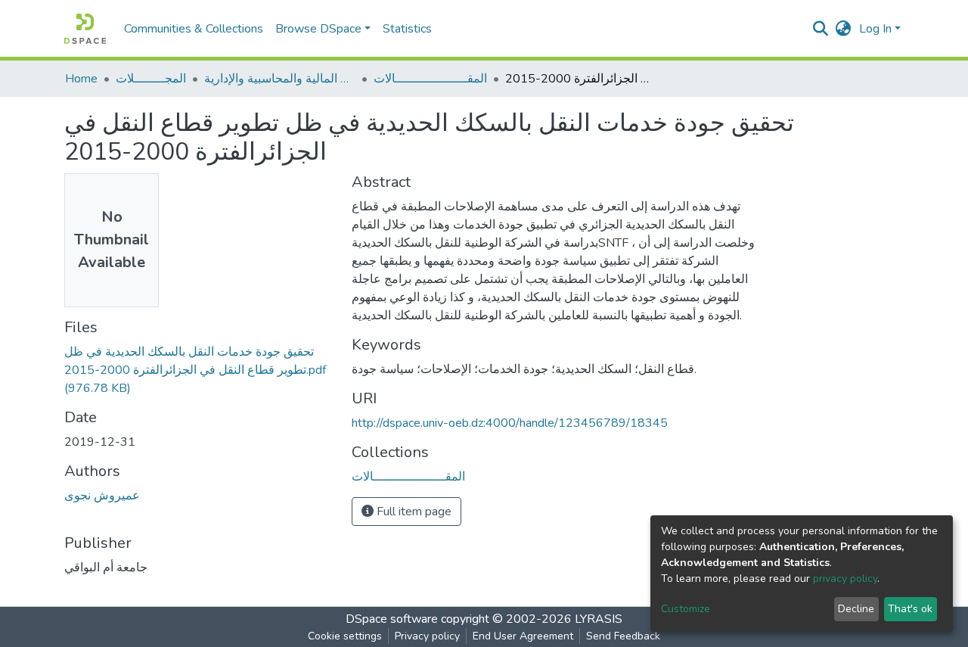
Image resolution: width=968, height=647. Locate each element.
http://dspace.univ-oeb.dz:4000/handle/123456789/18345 (510, 423)
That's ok (910, 609)
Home (81, 78)
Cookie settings (345, 636)
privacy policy (845, 578)
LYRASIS (598, 619)
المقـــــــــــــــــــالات (430, 78)
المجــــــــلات (151, 78)
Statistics (407, 28)
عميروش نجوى (102, 495)
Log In (875, 28)
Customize (685, 609)
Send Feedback (623, 636)
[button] (843, 29)
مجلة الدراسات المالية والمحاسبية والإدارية (279, 78)
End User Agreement (523, 636)
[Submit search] (821, 29)
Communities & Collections (193, 28)
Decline (856, 609)
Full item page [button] (412, 511)
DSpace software (392, 619)
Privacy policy (427, 636)
